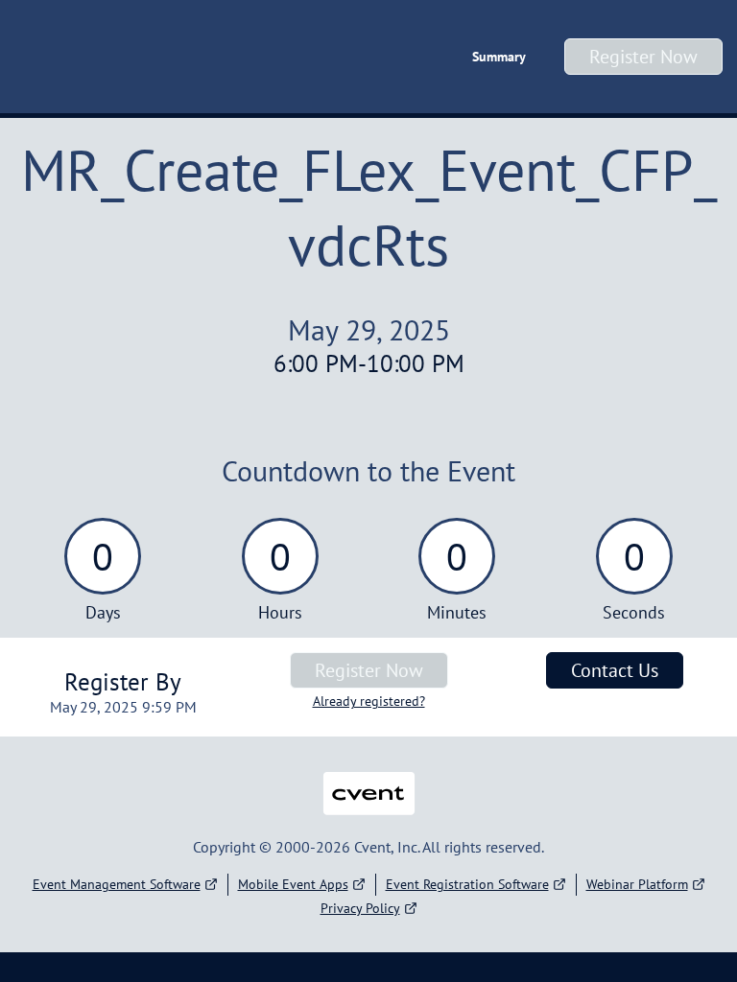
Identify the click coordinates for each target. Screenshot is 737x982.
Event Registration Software (467, 884)
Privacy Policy (360, 908)
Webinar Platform (637, 884)
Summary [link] (499, 56)
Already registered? (369, 701)
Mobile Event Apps (293, 884)
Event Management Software (117, 884)
